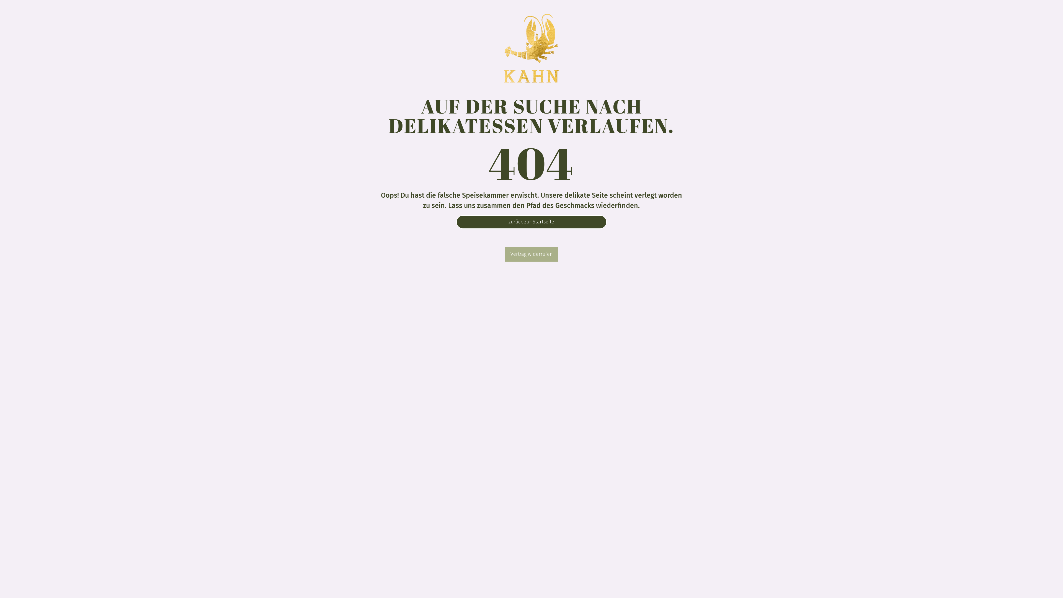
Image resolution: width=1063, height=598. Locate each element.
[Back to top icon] (1036, 586)
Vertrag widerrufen (531, 254)
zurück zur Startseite (531, 222)
